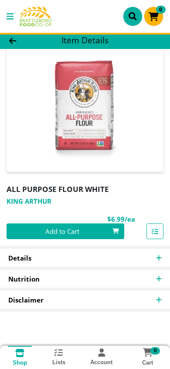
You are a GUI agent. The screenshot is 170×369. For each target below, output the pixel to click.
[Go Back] (26, 40)
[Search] (133, 16)
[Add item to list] (155, 231)
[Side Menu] (10, 16)
